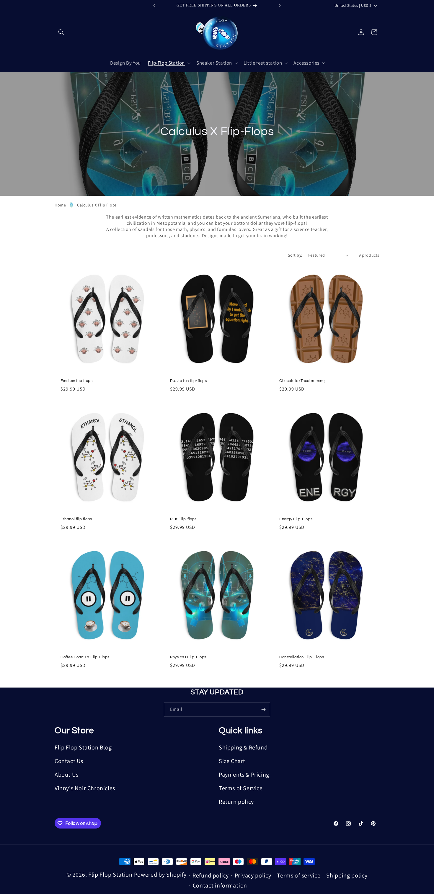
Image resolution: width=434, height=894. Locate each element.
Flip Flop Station (111, 874)
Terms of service (298, 875)
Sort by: (295, 255)
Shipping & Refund (243, 747)
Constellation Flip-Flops (301, 657)
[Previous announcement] (154, 5)
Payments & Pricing (244, 774)
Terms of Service (241, 788)
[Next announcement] (279, 5)
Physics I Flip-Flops (188, 657)
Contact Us (69, 761)
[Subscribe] (263, 709)
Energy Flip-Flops (295, 519)
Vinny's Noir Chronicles (85, 788)
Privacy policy (253, 875)
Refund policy (210, 875)
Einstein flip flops (76, 381)
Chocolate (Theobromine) (302, 381)
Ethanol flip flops (76, 519)
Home (60, 205)
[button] (61, 32)
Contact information (220, 885)
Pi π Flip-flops (183, 519)
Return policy (236, 802)
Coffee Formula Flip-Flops (85, 657)
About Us (67, 774)
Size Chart (232, 761)
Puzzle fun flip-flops (188, 381)
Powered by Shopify (160, 874)
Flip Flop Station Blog (83, 747)
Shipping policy (347, 875)
